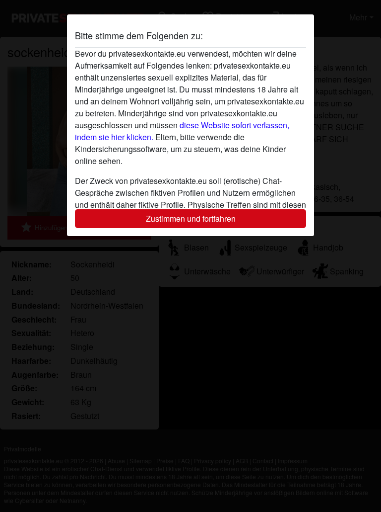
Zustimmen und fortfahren (191, 218)
